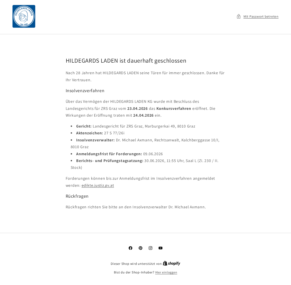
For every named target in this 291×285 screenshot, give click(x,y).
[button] (257, 16)
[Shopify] (171, 263)
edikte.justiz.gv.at (97, 185)
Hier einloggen (166, 272)
